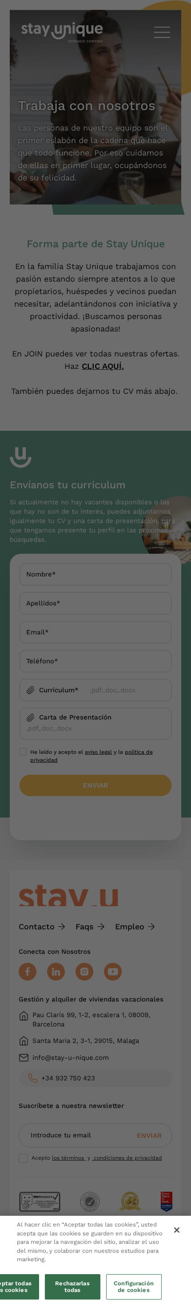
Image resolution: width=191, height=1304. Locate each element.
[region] (95, 1260)
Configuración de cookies (134, 1287)
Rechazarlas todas (72, 1287)
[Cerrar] (177, 1230)
